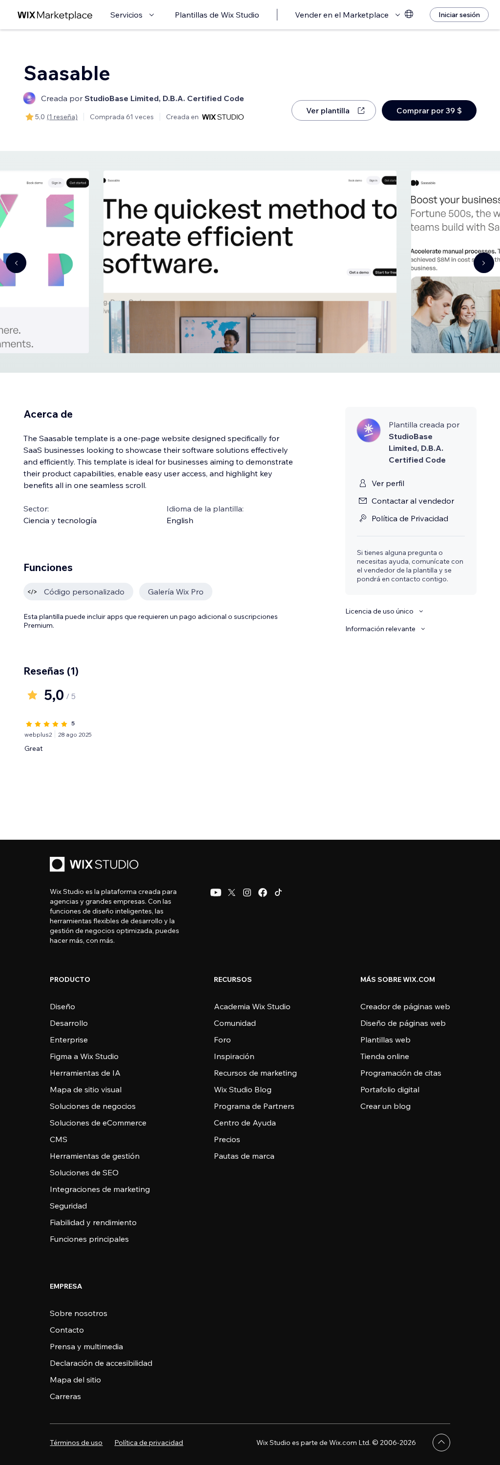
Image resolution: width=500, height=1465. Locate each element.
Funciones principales (89, 1239)
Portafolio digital (389, 1089)
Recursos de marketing (255, 1073)
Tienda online (384, 1056)
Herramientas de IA (85, 1073)
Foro (222, 1039)
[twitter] (231, 892)
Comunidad (235, 1023)
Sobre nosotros (78, 1313)
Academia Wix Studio (252, 1006)
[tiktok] (278, 892)
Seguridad (68, 1205)
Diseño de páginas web (403, 1023)
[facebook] (263, 892)
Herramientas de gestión (95, 1156)
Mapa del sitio (75, 1379)
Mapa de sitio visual (86, 1089)
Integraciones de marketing (100, 1189)
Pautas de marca (244, 1156)
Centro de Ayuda (245, 1122)
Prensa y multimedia (86, 1346)
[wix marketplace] (55, 15)
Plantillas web (385, 1039)
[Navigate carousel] (16, 263)
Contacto (67, 1330)
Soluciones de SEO (84, 1172)
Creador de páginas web (405, 1006)
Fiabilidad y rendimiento (93, 1222)
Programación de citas (400, 1073)
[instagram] (247, 892)
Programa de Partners (254, 1106)
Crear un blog (385, 1106)
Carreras (65, 1396)
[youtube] (216, 892)
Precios (227, 1139)
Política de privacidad (148, 1442)
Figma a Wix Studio (84, 1056)
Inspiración (234, 1056)
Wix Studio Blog (242, 1089)
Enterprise (69, 1039)
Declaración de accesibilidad (101, 1363)
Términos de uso (76, 1442)
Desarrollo (69, 1023)
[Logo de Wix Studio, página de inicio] (96, 865)
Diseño (62, 1006)
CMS (58, 1139)
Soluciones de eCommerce (98, 1122)
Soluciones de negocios (93, 1106)
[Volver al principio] (441, 1442)
